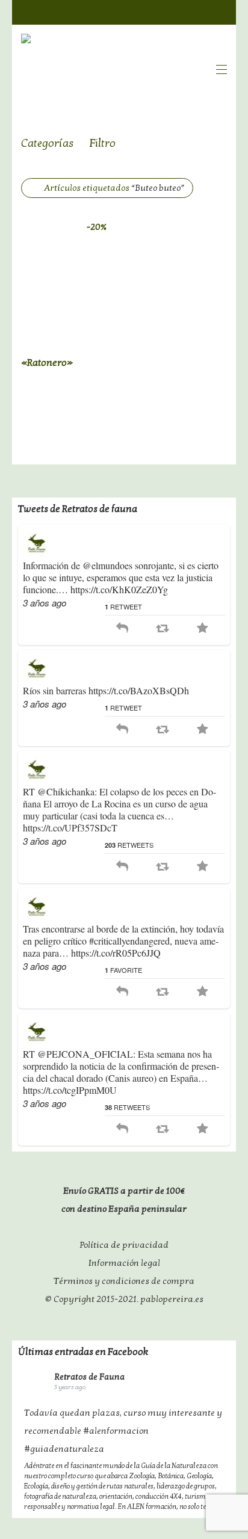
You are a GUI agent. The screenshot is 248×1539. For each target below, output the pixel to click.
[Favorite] (202, 628)
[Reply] (122, 628)
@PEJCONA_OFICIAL (85, 1053)
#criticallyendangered (129, 940)
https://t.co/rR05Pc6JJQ (116, 952)
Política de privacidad (124, 1244)
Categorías (47, 143)
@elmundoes (107, 565)
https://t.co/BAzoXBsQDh (138, 690)
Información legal (124, 1262)
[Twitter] (197, 11)
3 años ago (44, 602)
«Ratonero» (47, 363)
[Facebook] (173, 11)
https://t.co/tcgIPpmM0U (70, 1090)
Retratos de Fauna (89, 1377)
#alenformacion (116, 1430)
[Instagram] (221, 11)
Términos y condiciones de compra (124, 1280)
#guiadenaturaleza (64, 1448)
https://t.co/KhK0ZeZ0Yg (119, 589)
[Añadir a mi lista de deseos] (113, 361)
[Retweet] (162, 628)
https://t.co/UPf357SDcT (70, 827)
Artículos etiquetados (114, 187)
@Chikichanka (66, 791)
